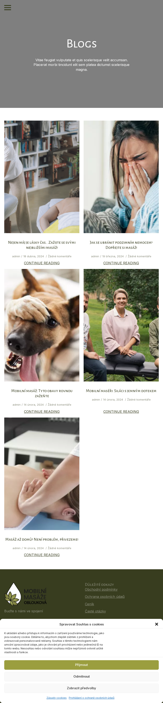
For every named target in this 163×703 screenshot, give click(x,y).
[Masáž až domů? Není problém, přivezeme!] (41, 474)
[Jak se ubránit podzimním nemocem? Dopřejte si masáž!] (121, 177)
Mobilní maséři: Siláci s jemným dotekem (121, 391)
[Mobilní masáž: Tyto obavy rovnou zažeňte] (41, 325)
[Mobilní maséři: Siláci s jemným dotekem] (121, 325)
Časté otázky (95, 611)
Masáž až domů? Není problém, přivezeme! (41, 539)
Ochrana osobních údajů (105, 596)
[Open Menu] (7, 7)
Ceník (89, 604)
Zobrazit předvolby (81, 688)
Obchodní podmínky (101, 589)
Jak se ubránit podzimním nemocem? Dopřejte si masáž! (121, 245)
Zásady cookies (56, 697)
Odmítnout (81, 676)
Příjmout (81, 665)
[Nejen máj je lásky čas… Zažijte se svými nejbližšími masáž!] (41, 177)
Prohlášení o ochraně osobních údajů (91, 697)
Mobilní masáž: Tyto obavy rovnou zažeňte (42, 393)
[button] (157, 624)
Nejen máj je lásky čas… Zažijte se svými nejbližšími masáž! (42, 245)
